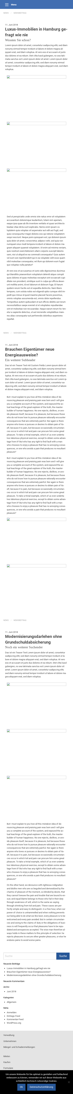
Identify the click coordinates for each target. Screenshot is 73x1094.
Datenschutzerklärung (41, 1087)
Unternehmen (9, 1041)
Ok (21, 1087)
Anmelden (11, 1012)
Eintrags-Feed (13, 1016)
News (6, 13)
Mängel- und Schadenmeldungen (19, 1047)
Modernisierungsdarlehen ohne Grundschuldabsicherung (34, 975)
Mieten (6, 1056)
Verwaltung (8, 1035)
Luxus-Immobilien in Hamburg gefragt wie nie (28, 968)
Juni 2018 (11, 991)
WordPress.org (14, 1023)
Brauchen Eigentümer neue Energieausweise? (29, 972)
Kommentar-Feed (15, 1019)
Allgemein (11, 1002)
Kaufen (6, 1062)
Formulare (8, 1068)
